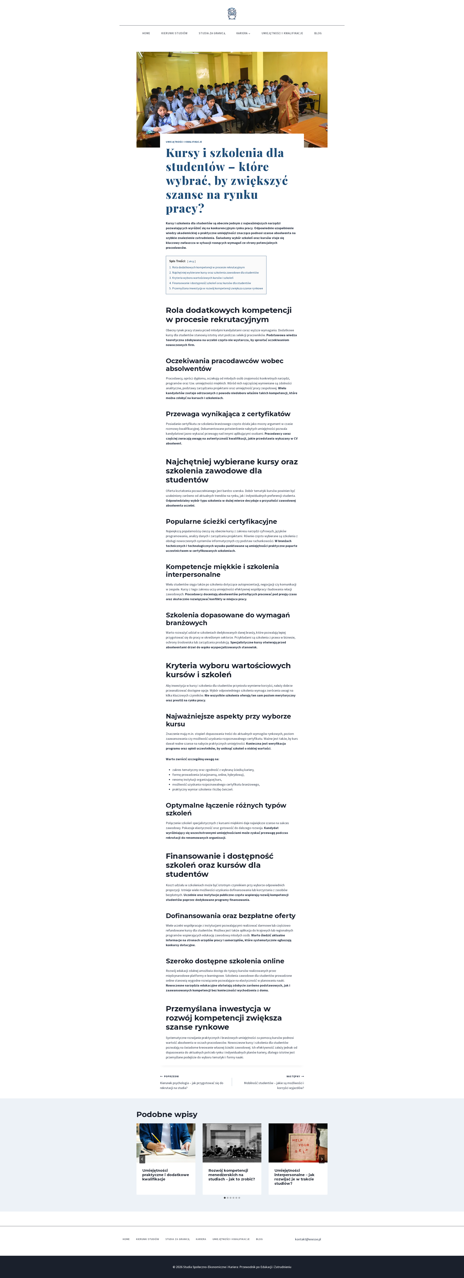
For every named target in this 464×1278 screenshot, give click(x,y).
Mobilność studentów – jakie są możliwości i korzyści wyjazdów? (274, 1082)
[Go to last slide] (142, 1159)
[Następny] (322, 1159)
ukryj (191, 261)
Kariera (201, 1239)
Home (146, 33)
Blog (318, 33)
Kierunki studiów (174, 33)
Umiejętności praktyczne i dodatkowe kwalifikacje (165, 1174)
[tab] (225, 1198)
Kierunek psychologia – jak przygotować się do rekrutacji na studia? (191, 1082)
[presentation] (165, 1142)
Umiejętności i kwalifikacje (282, 33)
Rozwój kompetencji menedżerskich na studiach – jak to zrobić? (231, 1174)
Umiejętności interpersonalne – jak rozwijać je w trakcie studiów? (294, 1177)
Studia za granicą (212, 33)
